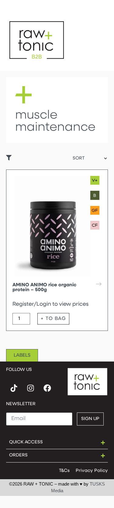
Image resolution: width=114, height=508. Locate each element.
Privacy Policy (92, 471)
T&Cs (64, 471)
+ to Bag (53, 318)
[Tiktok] (13, 388)
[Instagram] (30, 388)
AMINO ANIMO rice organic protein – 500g (44, 287)
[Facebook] (47, 388)
